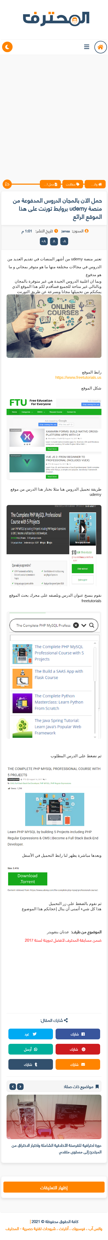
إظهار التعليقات (54, 1187)
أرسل (27, 1049)
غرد (27, 1034)
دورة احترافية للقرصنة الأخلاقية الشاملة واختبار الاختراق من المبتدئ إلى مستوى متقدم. (56, 1148)
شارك (75, 1034)
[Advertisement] (54, 113)
